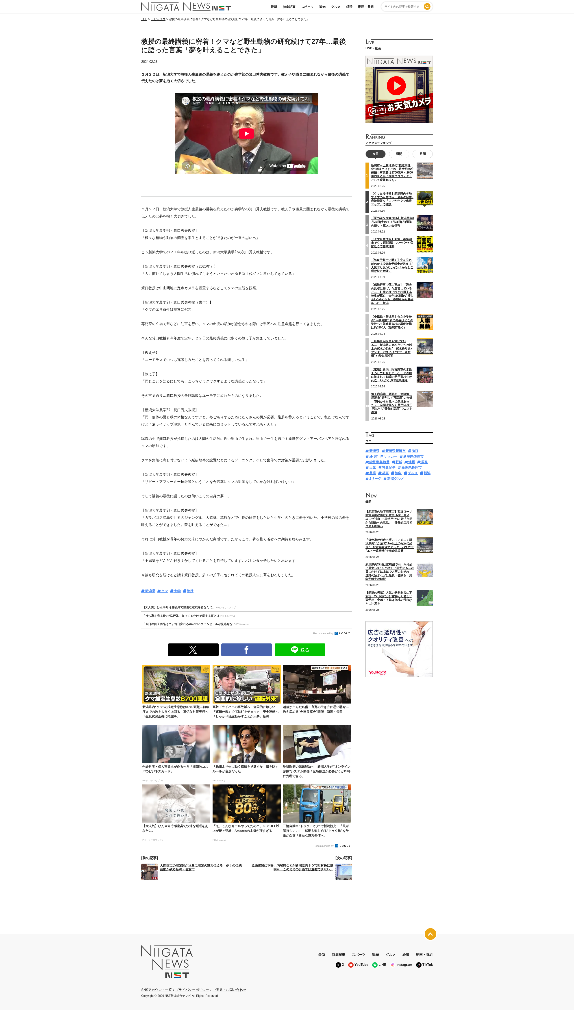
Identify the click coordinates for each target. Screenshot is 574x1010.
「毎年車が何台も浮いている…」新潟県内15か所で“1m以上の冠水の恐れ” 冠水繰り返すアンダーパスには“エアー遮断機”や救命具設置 (392, 348)
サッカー (390, 456)
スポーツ (307, 7)
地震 (411, 462)
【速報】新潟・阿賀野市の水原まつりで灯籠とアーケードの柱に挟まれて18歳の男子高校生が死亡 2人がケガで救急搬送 (391, 375)
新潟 (427, 473)
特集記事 (289, 7)
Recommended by (323, 633)
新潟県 (150, 591)
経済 (349, 7)
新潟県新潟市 (395, 451)
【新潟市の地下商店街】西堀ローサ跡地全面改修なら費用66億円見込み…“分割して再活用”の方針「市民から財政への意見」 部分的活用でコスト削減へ (388, 519)
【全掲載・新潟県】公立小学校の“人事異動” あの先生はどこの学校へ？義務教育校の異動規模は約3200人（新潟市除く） (392, 322)
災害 (385, 473)
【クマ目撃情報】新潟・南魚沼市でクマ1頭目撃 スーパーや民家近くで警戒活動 (392, 242)
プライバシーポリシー (192, 990)
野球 (399, 462)
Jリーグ (375, 478)
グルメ (336, 7)
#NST (373, 456)
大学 (177, 591)
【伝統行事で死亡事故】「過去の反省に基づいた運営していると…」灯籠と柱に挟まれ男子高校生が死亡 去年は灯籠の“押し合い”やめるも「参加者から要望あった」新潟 (392, 293)
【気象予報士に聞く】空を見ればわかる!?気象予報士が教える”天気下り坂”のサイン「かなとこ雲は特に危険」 (392, 265)
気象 (398, 473)
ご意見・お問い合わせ (229, 990)
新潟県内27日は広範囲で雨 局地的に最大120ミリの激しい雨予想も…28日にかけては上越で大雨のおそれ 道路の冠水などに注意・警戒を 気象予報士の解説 (389, 572)
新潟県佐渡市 (413, 456)
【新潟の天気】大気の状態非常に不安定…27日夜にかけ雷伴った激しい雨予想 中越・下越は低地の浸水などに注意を (388, 598)
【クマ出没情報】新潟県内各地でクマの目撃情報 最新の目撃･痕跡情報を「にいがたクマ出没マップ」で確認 (392, 199)
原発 (424, 462)
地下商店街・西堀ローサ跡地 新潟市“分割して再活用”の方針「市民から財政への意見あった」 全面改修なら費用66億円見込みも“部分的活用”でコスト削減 (391, 403)
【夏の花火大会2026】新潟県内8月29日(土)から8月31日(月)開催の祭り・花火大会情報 (392, 221)
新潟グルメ (395, 478)
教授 (190, 591)
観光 (322, 7)
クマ (164, 591)
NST (415, 451)
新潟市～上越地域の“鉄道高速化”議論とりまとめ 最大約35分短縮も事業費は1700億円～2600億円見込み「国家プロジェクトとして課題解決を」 (392, 173)
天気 (372, 467)
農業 (372, 473)
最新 (274, 7)
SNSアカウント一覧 (156, 990)
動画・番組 (366, 7)
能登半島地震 (379, 462)
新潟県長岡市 (412, 467)
